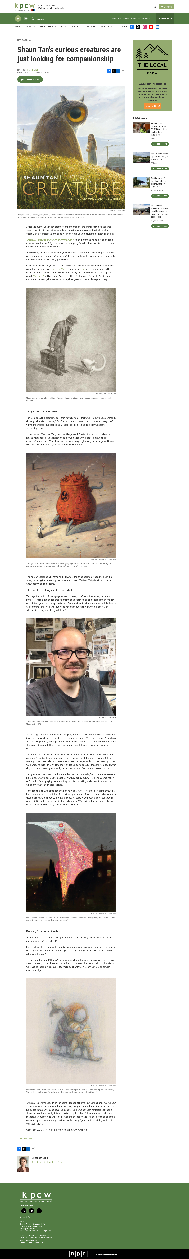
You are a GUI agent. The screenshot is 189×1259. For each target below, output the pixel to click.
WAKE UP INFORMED (152, 84)
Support (105, 27)
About (75, 27)
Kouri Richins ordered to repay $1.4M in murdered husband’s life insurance (159, 129)
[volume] (26, 19)
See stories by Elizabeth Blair (47, 1162)
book (83, 269)
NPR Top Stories (24, 40)
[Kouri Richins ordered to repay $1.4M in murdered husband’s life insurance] (141, 127)
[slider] (29, 18)
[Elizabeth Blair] (23, 1164)
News (17, 27)
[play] (18, 18)
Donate (168, 6)
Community (89, 27)
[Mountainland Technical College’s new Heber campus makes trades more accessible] (141, 209)
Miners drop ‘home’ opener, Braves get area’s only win (159, 157)
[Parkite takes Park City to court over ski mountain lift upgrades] (141, 182)
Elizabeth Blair (31, 70)
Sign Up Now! (152, 105)
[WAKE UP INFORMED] (152, 59)
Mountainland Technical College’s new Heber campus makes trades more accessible (160, 211)
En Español (121, 27)
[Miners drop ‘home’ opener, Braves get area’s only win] (141, 157)
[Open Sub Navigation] (22, 27)
